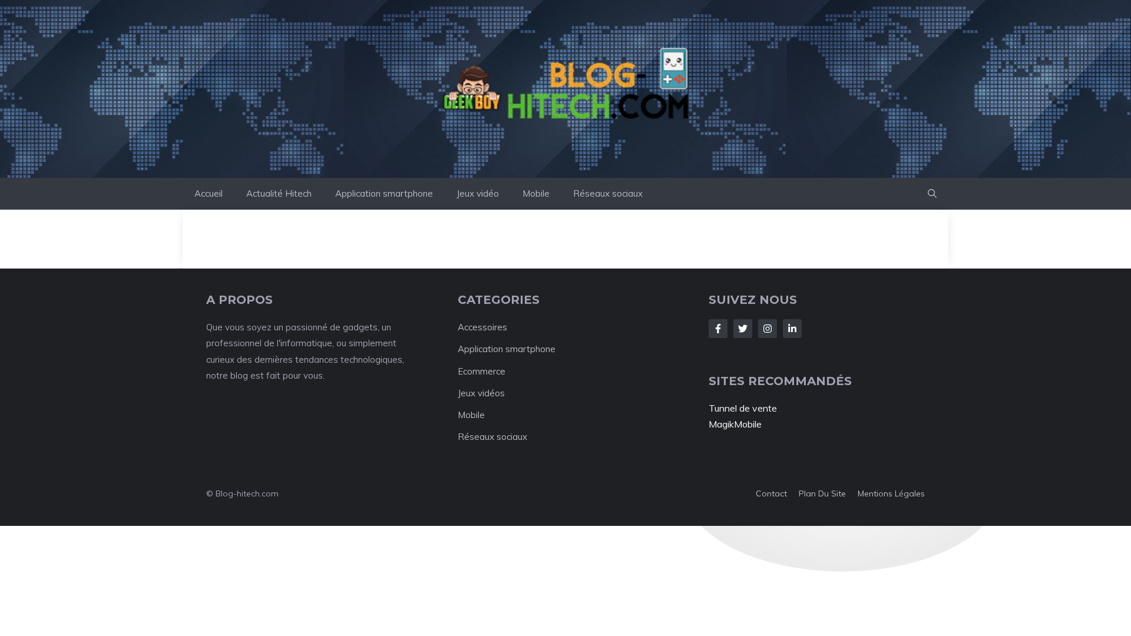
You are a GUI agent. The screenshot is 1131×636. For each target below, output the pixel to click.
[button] (932, 194)
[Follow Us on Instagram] (767, 328)
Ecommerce (481, 371)
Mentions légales (891, 493)
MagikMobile (735, 424)
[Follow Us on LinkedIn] (792, 328)
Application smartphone (384, 193)
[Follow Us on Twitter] (742, 328)
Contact (771, 493)
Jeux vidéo (478, 193)
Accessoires (482, 327)
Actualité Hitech (279, 193)
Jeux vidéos (481, 393)
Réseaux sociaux (608, 193)
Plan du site (822, 493)
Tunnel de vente (743, 408)
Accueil (208, 193)
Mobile (536, 193)
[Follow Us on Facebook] (718, 328)
